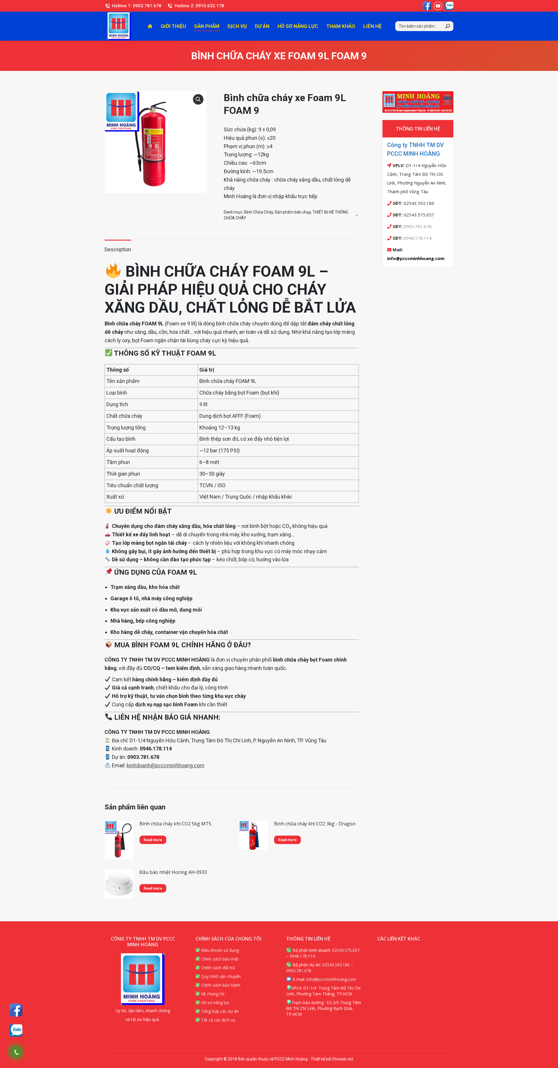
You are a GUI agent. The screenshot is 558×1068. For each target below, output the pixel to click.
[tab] (118, 247)
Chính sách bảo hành (220, 985)
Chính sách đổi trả (217, 967)
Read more (153, 840)
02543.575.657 (346, 950)
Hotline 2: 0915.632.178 (199, 5)
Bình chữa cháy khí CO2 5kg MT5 (175, 824)
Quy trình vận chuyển (220, 976)
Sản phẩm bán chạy (293, 212)
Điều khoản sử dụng (219, 950)
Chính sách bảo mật (219, 959)
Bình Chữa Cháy (258, 212)
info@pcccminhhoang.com (415, 258)
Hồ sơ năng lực (214, 1002)
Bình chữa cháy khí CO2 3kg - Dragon (314, 824)
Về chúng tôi (212, 994)
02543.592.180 (336, 964)
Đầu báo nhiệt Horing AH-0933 (173, 872)
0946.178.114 (418, 238)
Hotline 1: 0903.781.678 (136, 5)
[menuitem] (150, 26)
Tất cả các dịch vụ (217, 1020)
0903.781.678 (418, 226)
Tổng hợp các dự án (219, 1011)
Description (118, 249)
